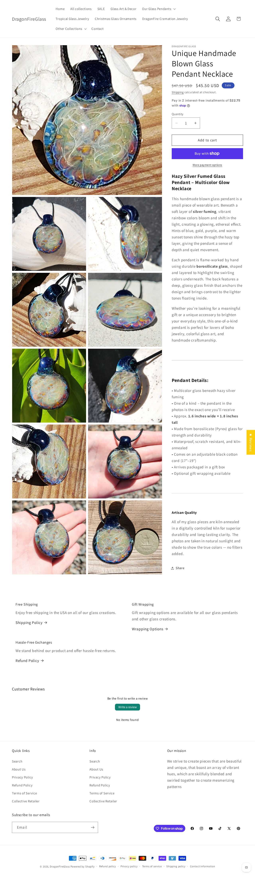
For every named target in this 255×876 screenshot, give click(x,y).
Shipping (178, 92)
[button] (158, 9)
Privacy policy (129, 866)
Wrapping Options (147, 628)
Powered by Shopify (83, 866)
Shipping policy (175, 866)
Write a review (127, 707)
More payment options (207, 165)
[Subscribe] (92, 827)
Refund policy (107, 866)
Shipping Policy (29, 622)
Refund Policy (27, 660)
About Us (19, 769)
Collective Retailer (26, 801)
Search (17, 761)
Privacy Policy (22, 777)
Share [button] (180, 568)
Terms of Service (24, 793)
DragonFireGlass (60, 866)
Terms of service (152, 866)
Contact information (202, 866)
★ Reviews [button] (250, 442)
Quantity (177, 114)
